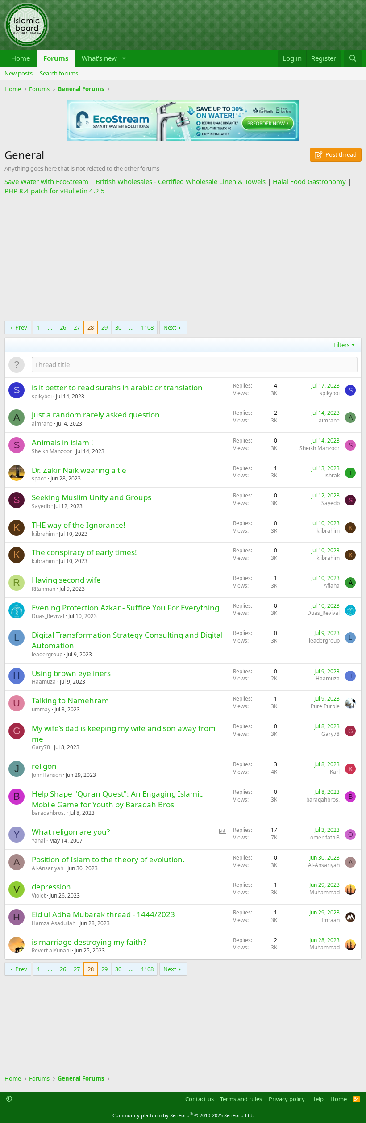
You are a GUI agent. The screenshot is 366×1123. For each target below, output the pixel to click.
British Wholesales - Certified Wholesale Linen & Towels (181, 181)
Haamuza (44, 681)
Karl (335, 772)
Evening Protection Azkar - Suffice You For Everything (125, 607)
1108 (147, 327)
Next (169, 327)
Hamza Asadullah (53, 923)
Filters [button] (341, 345)
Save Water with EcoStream (46, 181)
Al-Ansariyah (47, 868)
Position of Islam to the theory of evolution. (108, 859)
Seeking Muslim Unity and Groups (91, 497)
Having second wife (66, 580)
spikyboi (42, 396)
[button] (124, 58)
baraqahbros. (48, 813)
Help (317, 1099)
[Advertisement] (183, 258)
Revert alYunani (51, 950)
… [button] (50, 327)
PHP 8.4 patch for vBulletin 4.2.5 (54, 190)
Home (20, 58)
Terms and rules (241, 1099)
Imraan (330, 920)
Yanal (38, 840)
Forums (55, 58)
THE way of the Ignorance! (78, 525)
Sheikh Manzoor (52, 451)
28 (90, 327)
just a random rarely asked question (96, 414)
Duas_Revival (48, 616)
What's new (99, 58)
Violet (39, 895)
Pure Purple (325, 706)
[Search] (353, 58)
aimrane (42, 423)
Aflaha (332, 585)
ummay (41, 709)
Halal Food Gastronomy (309, 181)
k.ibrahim (43, 534)
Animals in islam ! (62, 442)
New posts (18, 73)
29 (104, 327)
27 (77, 327)
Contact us (199, 1099)
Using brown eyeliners (71, 673)
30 (118, 327)
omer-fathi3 (325, 837)
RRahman (43, 589)
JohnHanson (47, 775)
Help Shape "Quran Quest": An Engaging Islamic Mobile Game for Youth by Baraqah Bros (117, 799)
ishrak (332, 475)
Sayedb (41, 506)
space (39, 478)
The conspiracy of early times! (84, 552)
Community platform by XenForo (183, 1115)
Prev (21, 327)
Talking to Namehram (70, 700)
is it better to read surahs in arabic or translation (117, 387)
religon (44, 766)
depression (51, 886)
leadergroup (47, 654)
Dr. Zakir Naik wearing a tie (79, 470)
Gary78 (41, 747)
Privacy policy (287, 1099)
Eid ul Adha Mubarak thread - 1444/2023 (103, 914)
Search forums (59, 73)
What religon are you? (71, 832)
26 (63, 327)
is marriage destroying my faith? (89, 942)
